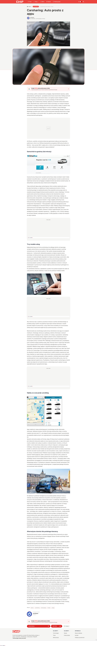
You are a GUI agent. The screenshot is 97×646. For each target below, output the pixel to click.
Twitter (54, 626)
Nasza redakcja (78, 633)
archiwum (32, 17)
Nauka (49, 1)
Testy (36, 1)
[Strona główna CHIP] (20, 2)
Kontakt (76, 635)
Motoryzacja (56, 637)
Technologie (56, 633)
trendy (49, 607)
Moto (43, 1)
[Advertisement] (48, 228)
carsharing (37, 607)
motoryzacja (43, 607)
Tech (30, 1)
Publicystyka (57, 1)
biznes (32, 607)
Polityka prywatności (79, 637)
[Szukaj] (83, 2)
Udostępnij (31, 626)
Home (29, 6)
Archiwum (36, 6)
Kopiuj (67, 626)
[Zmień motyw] (80, 1)
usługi (53, 607)
